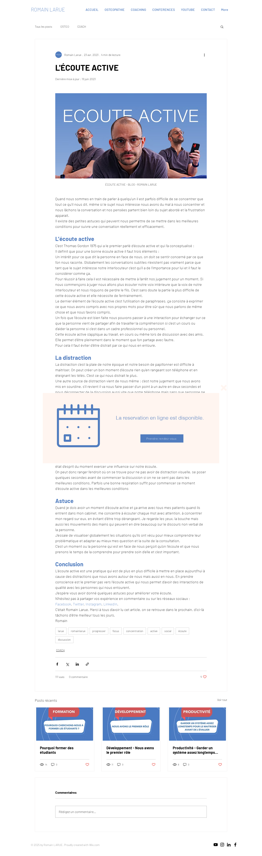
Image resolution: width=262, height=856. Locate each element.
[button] (224, 388)
